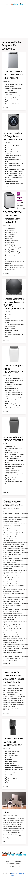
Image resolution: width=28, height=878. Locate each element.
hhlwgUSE (7, 508)
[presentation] (14, 60)
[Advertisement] (14, 23)
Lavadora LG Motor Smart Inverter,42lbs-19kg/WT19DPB (13, 74)
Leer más (6, 107)
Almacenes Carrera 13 (14, 864)
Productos (18, 861)
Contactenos (11, 866)
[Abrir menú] (6, 4)
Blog (20, 866)
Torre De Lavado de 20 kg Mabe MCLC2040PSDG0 (13, 741)
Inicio (6, 812)
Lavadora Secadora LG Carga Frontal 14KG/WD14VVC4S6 (12, 136)
